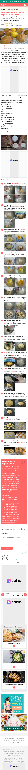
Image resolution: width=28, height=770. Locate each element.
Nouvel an (7, 54)
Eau (11, 58)
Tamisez (4, 476)
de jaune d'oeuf (9, 112)
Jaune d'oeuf (22, 58)
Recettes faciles (9, 739)
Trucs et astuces (14, 742)
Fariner (5, 368)
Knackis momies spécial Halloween (14, 684)
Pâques (22, 62)
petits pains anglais (14, 514)
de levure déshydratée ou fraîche (13, 100)
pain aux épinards (13, 511)
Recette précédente (9, 594)
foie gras (20, 442)
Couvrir (19, 206)
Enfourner (6, 419)
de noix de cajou (9, 119)
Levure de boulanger (6, 60)
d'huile (6, 128)
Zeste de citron (5, 56)
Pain (12, 64)
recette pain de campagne (11, 503)
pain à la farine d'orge (13, 518)
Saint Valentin (10, 52)
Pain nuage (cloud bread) (14, 643)
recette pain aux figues (10, 509)
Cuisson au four (13, 54)
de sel (5, 115)
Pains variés (16, 64)
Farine (13, 58)
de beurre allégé (9, 117)
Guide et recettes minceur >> (14, 1)
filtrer (23, 229)
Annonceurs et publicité (10, 758)
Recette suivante (20, 594)
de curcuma (9, 108)
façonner (13, 371)
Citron (2, 58)
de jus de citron (9, 123)
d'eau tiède (8, 106)
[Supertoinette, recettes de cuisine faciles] (3, 4)
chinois (6, 477)
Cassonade (21, 56)
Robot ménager (9, 62)
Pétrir (5, 339)
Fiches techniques (16, 740)
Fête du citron (17, 62)
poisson (19, 444)
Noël (5, 52)
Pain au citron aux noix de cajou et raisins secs (13, 8)
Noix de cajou (15, 60)
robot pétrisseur (16, 183)
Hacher (6, 253)
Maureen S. (8, 457)
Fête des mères (17, 52)
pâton (12, 355)
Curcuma (7, 58)
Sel (26, 54)
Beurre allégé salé (13, 56)
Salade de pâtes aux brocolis (14, 664)
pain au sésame (13, 512)
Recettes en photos (11, 8)
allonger (16, 395)
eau (5, 323)
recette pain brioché (9, 504)
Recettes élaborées (5, 64)
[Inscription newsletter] (14, 722)
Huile (17, 58)
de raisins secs (8, 121)
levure (8, 468)
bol (9, 276)
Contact (21, 758)
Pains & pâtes (21, 54)
